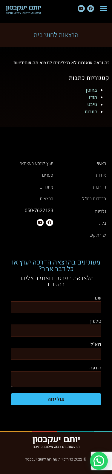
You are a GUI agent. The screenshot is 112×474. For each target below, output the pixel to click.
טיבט (92, 104)
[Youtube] (81, 8)
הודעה (95, 368)
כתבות (91, 111)
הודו (93, 97)
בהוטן (91, 90)
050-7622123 (39, 210)
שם (98, 298)
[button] (103, 8)
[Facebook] (90, 8)
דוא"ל (95, 345)
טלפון (95, 322)
